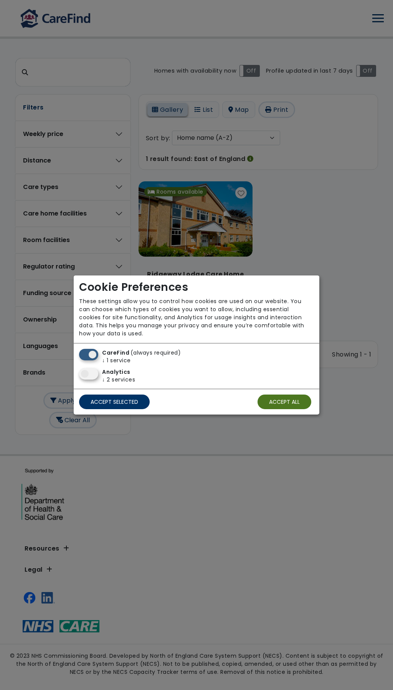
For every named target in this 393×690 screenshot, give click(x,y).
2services (118, 379)
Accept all (284, 402)
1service (116, 360)
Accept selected (114, 402)
